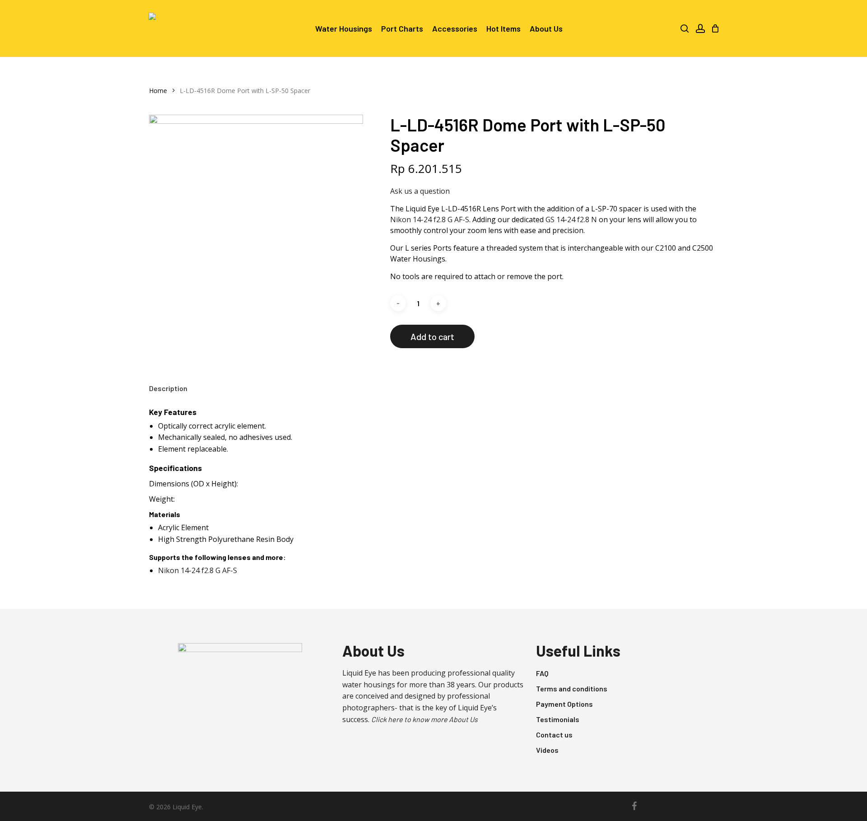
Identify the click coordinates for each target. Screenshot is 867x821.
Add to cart (432, 336)
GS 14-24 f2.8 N (571, 219)
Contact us (554, 734)
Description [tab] (168, 388)
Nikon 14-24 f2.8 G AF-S (429, 219)
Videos (547, 750)
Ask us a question (420, 191)
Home (158, 90)
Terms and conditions (571, 688)
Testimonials (557, 719)
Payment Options (564, 704)
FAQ (542, 673)
